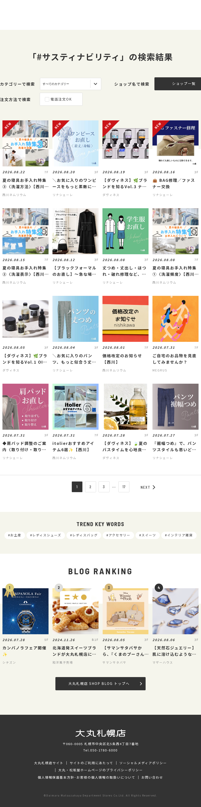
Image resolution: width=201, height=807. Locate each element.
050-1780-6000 (104, 750)
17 (124, 486)
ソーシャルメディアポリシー (143, 763)
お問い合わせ (152, 777)
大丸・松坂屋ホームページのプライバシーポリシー (100, 770)
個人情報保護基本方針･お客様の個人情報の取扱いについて (86, 777)
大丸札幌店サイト (48, 763)
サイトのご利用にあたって (91, 763)
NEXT (146, 487)
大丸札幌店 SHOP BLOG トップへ (98, 683)
